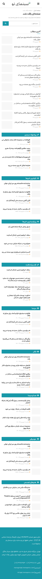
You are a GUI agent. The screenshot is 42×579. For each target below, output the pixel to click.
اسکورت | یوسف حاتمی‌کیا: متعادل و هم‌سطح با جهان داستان (18, 296)
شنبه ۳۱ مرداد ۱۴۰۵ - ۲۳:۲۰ (23, 509)
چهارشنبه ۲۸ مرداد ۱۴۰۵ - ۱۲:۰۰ (22, 153)
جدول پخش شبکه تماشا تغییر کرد (19, 227)
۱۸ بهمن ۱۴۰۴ (26, 283)
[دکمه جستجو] (6, 23)
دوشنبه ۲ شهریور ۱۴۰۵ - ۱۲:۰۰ (22, 405)
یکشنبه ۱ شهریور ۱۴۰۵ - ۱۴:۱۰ (23, 500)
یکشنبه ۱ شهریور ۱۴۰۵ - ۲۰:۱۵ (22, 387)
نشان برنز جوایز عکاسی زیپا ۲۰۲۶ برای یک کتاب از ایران (17, 514)
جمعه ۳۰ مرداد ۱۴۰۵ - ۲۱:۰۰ (23, 144)
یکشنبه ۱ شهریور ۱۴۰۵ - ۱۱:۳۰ (23, 430)
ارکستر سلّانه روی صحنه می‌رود (29, 84)
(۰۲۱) (28, 563)
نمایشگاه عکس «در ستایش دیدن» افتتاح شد (16, 488)
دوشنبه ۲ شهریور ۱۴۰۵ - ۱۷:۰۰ (22, 196)
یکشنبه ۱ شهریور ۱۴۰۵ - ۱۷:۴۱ (22, 411)
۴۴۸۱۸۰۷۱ (33, 563)
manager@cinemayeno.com (24, 568)
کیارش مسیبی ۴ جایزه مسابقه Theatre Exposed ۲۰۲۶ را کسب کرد (17, 497)
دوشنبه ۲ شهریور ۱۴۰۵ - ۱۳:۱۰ (22, 378)
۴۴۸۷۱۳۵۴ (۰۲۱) (19, 563)
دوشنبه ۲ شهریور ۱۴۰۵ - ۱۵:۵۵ (22, 211)
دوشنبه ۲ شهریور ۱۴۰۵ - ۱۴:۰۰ (22, 370)
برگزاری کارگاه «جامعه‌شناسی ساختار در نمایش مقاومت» (27, 104)
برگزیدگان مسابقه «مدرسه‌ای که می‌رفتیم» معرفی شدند (29, 76)
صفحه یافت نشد (27, 10)
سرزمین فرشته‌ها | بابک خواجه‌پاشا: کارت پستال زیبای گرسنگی (17, 288)
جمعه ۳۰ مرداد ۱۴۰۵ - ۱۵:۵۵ (23, 518)
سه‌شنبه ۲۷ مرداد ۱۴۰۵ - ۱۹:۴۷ (22, 168)
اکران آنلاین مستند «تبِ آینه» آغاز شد (27, 56)
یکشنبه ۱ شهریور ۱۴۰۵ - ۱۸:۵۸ (22, 492)
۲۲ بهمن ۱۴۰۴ (26, 272)
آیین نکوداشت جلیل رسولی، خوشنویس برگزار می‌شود (17, 505)
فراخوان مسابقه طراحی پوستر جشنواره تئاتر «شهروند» (27, 95)
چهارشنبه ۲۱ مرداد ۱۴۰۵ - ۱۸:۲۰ (22, 254)
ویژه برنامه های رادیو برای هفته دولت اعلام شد (16, 418)
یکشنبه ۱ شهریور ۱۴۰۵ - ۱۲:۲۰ (23, 422)
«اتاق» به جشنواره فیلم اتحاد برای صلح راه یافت (27, 47)
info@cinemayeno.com (25, 572)
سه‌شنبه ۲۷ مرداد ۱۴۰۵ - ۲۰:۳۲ (22, 161)
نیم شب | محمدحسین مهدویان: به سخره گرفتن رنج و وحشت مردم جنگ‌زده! (16, 279)
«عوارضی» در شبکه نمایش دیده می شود (17, 243)
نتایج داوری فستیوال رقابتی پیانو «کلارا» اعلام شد (27, 113)
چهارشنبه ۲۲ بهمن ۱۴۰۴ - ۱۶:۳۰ (22, 237)
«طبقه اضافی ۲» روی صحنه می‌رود (19, 165)
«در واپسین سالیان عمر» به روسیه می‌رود (28, 66)
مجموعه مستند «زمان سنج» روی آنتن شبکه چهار (17, 427)
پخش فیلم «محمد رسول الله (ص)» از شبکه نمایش (27, 123)
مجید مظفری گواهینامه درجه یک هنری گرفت (17, 149)
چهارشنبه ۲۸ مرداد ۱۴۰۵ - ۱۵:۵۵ (22, 246)
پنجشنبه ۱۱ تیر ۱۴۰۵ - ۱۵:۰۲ (23, 229)
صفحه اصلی (37, 10)
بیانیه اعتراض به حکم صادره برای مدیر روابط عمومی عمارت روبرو (16, 383)
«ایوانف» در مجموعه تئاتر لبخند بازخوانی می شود (16, 141)
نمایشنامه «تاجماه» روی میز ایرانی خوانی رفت (28, 38)
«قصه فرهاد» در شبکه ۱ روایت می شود (17, 409)
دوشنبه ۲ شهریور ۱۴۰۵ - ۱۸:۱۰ (22, 188)
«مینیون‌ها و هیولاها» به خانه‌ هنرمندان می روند (16, 158)
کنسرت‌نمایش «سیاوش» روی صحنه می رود (16, 252)
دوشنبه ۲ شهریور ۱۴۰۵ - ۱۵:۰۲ (22, 343)
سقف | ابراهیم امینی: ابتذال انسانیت (18, 235)
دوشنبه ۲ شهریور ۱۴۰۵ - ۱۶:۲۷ (22, 203)
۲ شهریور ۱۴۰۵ (36, 42)
